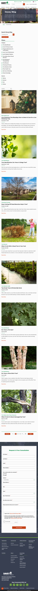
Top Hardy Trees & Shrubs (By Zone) (11, 288)
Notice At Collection (14, 588)
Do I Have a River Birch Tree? (9, 373)
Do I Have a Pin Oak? (7, 330)
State (4, 491)
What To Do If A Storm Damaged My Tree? (13, 417)
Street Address (6, 482)
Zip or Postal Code (6, 495)
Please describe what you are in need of (10, 504)
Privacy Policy (18, 513)
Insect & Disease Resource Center (23, 563)
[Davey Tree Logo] (8, 573)
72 (25, 433)
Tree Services (4, 543)
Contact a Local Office (4, 549)
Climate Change (23, 565)
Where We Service (5, 546)
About (12, 553)
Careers (27, 4)
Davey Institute (22, 567)
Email (4, 463)
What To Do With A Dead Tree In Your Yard (13, 246)
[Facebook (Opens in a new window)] (11, 585)
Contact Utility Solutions (22, 545)
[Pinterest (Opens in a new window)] (17, 585)
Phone (5, 473)
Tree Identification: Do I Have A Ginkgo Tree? (14, 162)
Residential (4, 540)
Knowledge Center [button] (33, 7)
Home (4, 24)
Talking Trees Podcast (22, 559)
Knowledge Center (22, 554)
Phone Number (6, 467)
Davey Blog (22, 556)
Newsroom (13, 559)
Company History (14, 555)
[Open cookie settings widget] (2, 588)
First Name (5, 454)
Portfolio (26, 7)
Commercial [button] (7, 7)
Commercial (13, 540)
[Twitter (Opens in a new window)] (14, 585)
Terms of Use (12, 513)
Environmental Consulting (32, 541)
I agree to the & (12, 513)
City (4, 486)
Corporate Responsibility (33, 4)
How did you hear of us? (7, 500)
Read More (3, 129)
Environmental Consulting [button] (20, 7)
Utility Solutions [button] (12, 7)
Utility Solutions (23, 540)
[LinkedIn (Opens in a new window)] (27, 585)
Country (4, 477)
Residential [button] (3, 7)
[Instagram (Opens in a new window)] (21, 585)
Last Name (5, 458)
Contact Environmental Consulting (31, 547)
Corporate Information (30, 588)
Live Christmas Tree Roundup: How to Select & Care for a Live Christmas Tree (18, 118)
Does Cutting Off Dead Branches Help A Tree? (14, 204)
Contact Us (13, 562)
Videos (21, 561)
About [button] (29, 7)
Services (12, 543)
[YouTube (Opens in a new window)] (24, 585)
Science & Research (14, 557)
